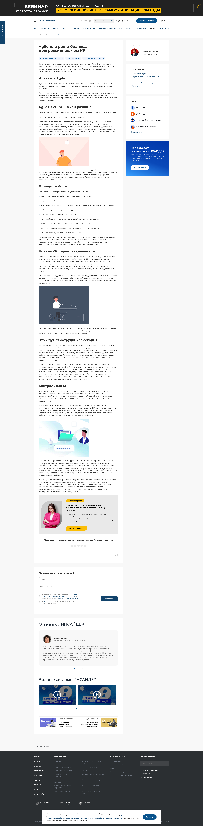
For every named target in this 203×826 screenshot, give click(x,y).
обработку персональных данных (67, 598)
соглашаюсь (47, 601)
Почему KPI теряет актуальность (146, 83)
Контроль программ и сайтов (93, 774)
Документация (116, 761)
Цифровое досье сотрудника (93, 780)
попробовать (140, 167)
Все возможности (60, 761)
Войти (166, 21)
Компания (38, 775)
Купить (37, 757)
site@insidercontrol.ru (151, 777)
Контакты (38, 785)
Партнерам (39, 771)
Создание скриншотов (62, 767)
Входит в (45, 803)
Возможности (60, 757)
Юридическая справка (119, 772)
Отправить (109, 599)
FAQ (112, 768)
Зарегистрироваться (76, 528)
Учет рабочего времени (91, 767)
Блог (36, 789)
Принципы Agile (140, 80)
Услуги (37, 761)
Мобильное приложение (91, 786)
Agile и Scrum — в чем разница (146, 77)
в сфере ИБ (89, 803)
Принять (149, 817)
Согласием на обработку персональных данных (104, 818)
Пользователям (117, 757)
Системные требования (119, 765)
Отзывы (37, 766)
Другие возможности (62, 791)
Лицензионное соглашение (121, 775)
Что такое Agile (139, 74)
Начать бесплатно (147, 21)
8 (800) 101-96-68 (124, 21)
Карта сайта (39, 794)
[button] (74, 669)
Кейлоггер (86, 771)
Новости (38, 780)
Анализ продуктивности (63, 771)
